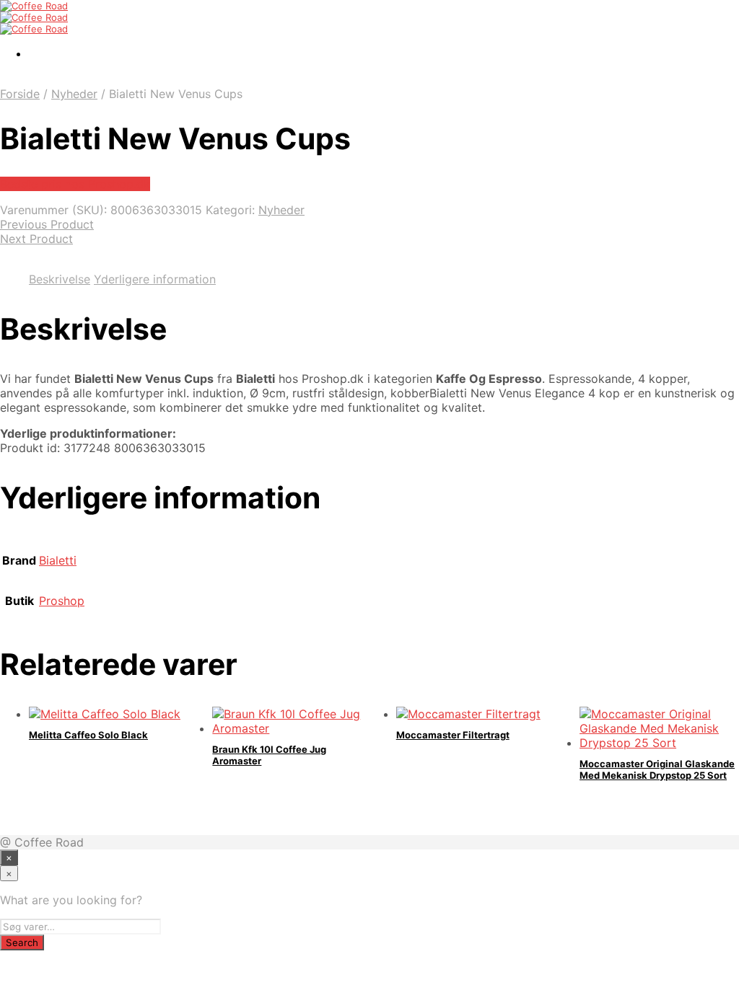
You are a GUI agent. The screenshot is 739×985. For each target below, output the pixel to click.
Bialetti (57, 560)
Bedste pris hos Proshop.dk (75, 184)
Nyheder (74, 94)
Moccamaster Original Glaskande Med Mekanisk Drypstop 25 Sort (657, 769)
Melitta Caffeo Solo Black (88, 735)
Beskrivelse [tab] (59, 279)
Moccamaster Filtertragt (453, 735)
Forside (20, 94)
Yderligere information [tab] (155, 279)
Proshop (61, 600)
